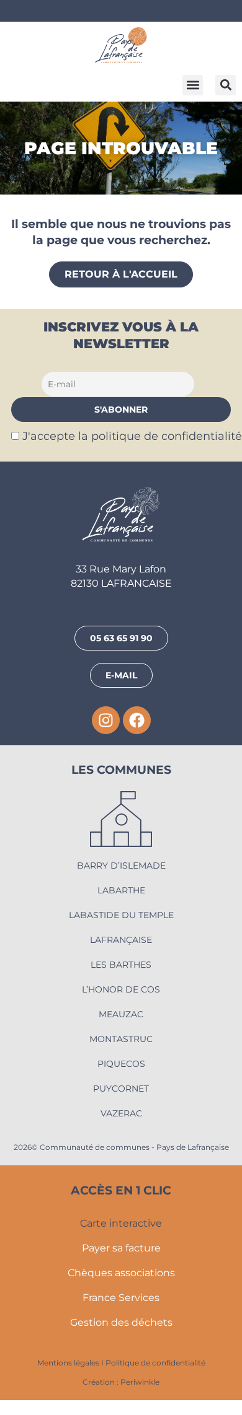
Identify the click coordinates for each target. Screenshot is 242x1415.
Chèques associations (121, 1273)
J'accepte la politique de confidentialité (132, 435)
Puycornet (121, 1088)
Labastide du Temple (121, 915)
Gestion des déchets (121, 1322)
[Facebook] (137, 720)
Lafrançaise (121, 939)
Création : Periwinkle (121, 1382)
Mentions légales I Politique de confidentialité (121, 1362)
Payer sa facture (121, 1248)
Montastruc (121, 1039)
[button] (192, 85)
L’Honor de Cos (121, 989)
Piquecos (121, 1063)
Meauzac (121, 1014)
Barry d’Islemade (121, 865)
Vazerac (121, 1113)
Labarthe (121, 890)
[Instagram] (106, 720)
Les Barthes (121, 964)
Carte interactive (121, 1223)
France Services (121, 1297)
